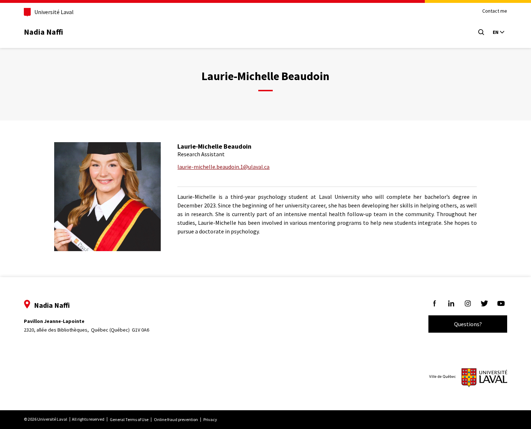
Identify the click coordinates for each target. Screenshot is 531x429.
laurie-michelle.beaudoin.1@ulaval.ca (223, 166)
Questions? (468, 324)
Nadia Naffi (43, 32)
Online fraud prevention (176, 419)
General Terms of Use (129, 419)
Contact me (494, 11)
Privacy (210, 419)
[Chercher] (481, 32)
